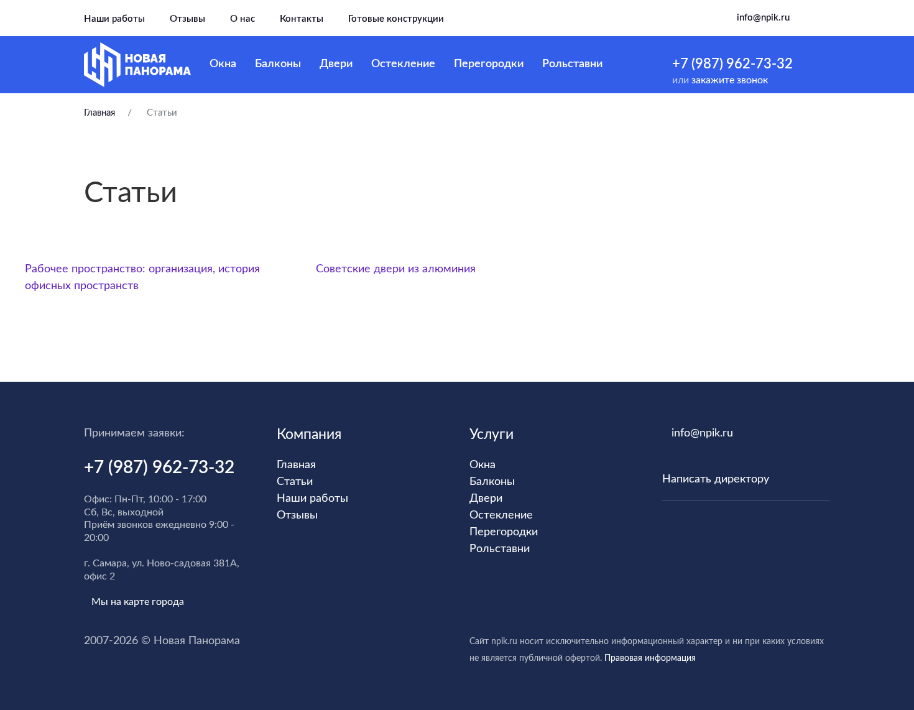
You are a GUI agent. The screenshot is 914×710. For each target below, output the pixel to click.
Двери (336, 64)
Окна (223, 64)
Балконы (278, 64)
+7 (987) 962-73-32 (732, 64)
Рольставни (572, 64)
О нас (242, 19)
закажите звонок (729, 80)
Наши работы (114, 19)
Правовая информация (650, 658)
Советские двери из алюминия (396, 269)
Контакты (301, 19)
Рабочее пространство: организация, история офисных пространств (142, 278)
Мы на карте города (137, 602)
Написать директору (715, 479)
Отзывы (187, 19)
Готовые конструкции (396, 19)
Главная (101, 113)
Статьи (295, 481)
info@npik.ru (763, 17)
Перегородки (489, 64)
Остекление (403, 64)
